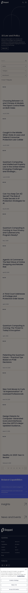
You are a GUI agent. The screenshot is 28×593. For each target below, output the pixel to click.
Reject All (14, 585)
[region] (14, 580)
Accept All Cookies (14, 589)
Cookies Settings (14, 580)
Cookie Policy (21, 576)
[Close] (25, 569)
